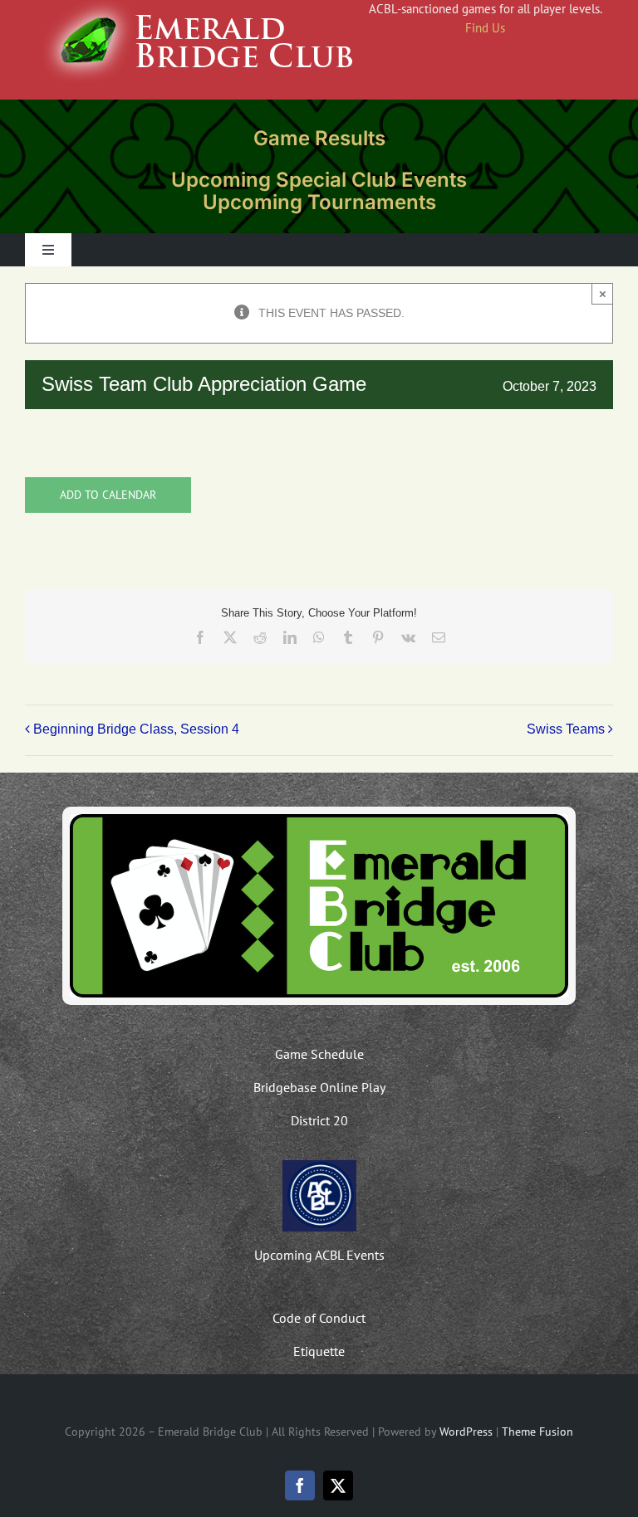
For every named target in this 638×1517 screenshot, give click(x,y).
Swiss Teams (566, 730)
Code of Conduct (319, 1318)
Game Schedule (319, 1054)
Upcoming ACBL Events (319, 1254)
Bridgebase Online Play (319, 1087)
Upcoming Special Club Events (319, 180)
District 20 (319, 1120)
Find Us (485, 28)
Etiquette (319, 1351)
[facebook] (300, 1485)
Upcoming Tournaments (319, 202)
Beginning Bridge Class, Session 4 (136, 730)
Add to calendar (108, 495)
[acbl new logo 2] (319, 1166)
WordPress (466, 1431)
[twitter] (338, 1485)
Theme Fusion (537, 1431)
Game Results (319, 138)
